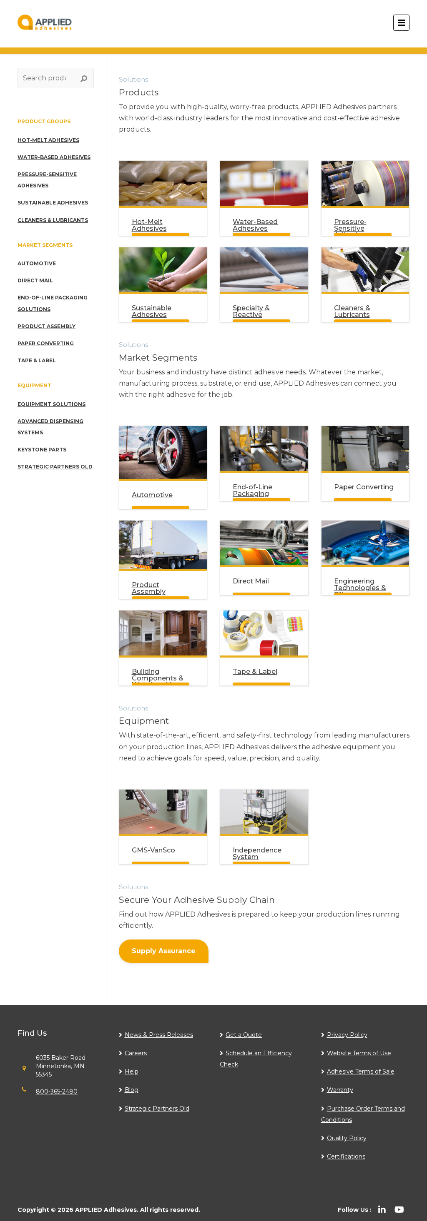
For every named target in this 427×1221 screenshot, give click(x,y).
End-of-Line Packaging (252, 490)
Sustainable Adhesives (53, 202)
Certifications (346, 1156)
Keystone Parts (42, 449)
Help (131, 1071)
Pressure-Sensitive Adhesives (47, 180)
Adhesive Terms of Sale (360, 1071)
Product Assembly (46, 326)
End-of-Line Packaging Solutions (53, 303)
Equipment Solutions (51, 404)
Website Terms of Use (359, 1053)
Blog (131, 1090)
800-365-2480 (57, 1091)
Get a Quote (244, 1035)
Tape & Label (37, 360)
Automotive (37, 263)
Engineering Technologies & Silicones (360, 587)
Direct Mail (35, 280)
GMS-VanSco (153, 850)
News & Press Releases (159, 1035)
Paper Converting (46, 343)
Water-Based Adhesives (54, 157)
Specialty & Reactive (251, 311)
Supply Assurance (164, 951)
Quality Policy (347, 1138)
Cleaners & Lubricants (53, 220)
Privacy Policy (347, 1035)
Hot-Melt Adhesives (48, 140)
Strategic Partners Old (55, 466)
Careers (136, 1053)
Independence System (257, 853)
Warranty (340, 1090)
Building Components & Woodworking (157, 678)
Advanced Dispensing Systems (50, 427)
